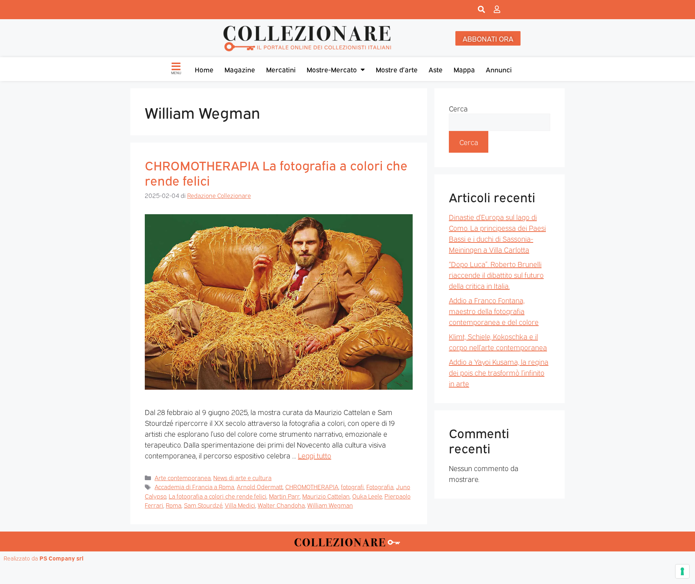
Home (204, 69)
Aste (436, 69)
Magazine (239, 69)
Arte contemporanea (183, 477)
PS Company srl (61, 558)
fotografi (352, 486)
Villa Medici (240, 505)
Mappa (464, 69)
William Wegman (330, 505)
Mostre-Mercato (332, 69)
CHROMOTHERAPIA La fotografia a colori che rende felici (276, 172)
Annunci (499, 69)
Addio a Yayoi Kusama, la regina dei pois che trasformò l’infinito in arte (498, 372)
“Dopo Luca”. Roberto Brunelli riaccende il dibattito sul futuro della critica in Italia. (496, 274)
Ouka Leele (367, 496)
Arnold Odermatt (260, 486)
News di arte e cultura (242, 477)
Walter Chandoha (281, 505)
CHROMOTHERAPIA (311, 486)
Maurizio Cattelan (326, 496)
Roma (173, 505)
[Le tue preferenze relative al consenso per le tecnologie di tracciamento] (682, 571)
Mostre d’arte (397, 69)
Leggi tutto (314, 455)
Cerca (458, 108)
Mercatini (281, 69)
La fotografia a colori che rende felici (217, 496)
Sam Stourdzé (203, 505)
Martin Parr (284, 496)
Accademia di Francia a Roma (194, 486)
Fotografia (379, 486)
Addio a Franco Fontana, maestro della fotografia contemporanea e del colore (494, 310)
